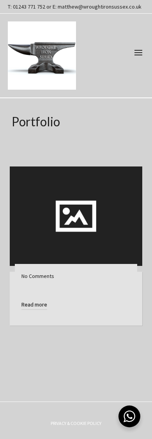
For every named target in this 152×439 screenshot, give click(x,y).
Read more (34, 304)
